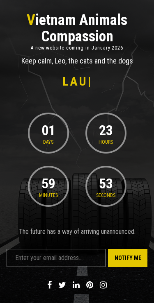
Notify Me (128, 258)
